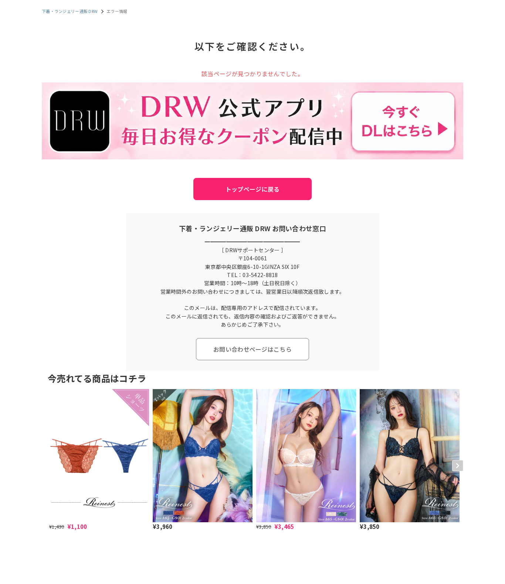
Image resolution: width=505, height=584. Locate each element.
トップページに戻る (253, 189)
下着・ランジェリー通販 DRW (70, 11)
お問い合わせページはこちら (252, 349)
